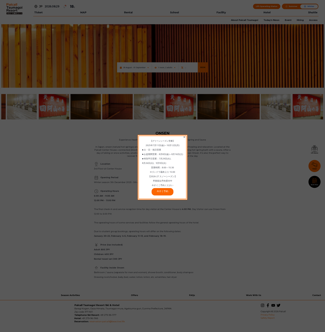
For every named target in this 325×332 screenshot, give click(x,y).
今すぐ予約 (162, 191)
